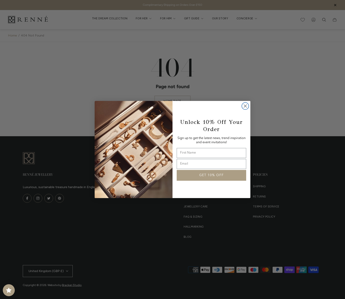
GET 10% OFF (211, 175)
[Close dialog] (245, 106)
